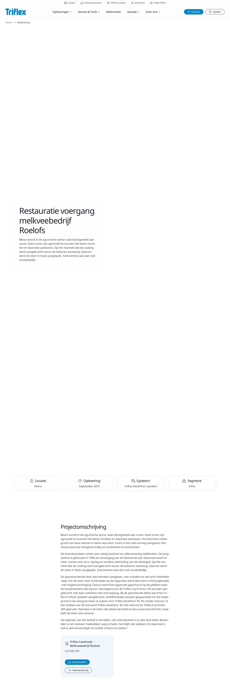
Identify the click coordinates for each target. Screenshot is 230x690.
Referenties (113, 12)
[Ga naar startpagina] (15, 11)
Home (8, 22)
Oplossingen (61, 12)
